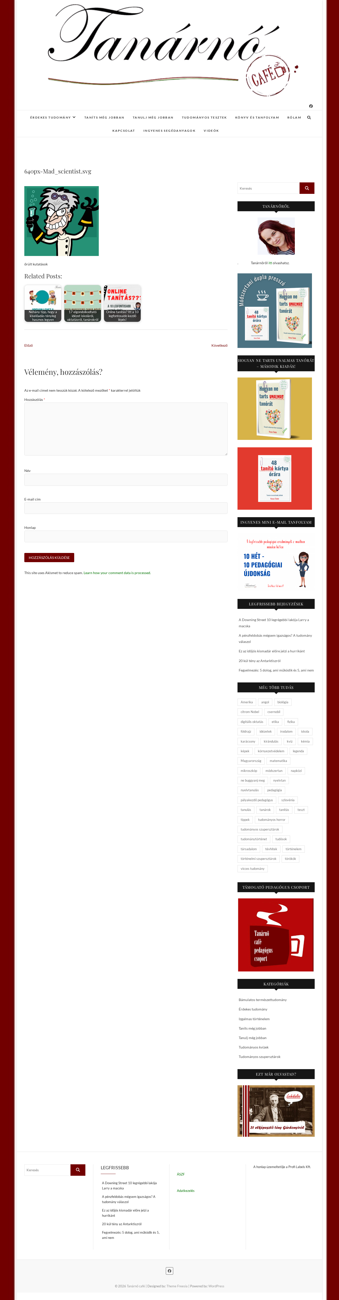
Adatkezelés (186, 1191)
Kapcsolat (123, 130)
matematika (278, 761)
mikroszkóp (249, 771)
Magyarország (251, 761)
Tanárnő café (136, 1286)
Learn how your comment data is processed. (117, 573)
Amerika (247, 702)
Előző (28, 345)
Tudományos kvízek (254, 1047)
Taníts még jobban (104, 117)
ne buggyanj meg (253, 780)
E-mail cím (32, 499)
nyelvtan (279, 780)
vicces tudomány (253, 869)
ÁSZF (181, 1174)
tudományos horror (271, 820)
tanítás (284, 810)
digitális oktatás (252, 722)
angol (265, 702)
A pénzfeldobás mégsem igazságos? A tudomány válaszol (128, 1199)
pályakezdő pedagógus (257, 800)
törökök (290, 859)
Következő (219, 345)
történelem (294, 849)
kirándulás (271, 741)
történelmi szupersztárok (258, 859)
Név (27, 470)
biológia (282, 702)
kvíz (290, 741)
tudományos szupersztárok (260, 829)
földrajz (246, 731)
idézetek (266, 731)
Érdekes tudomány (50, 117)
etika (275, 722)
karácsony (248, 741)
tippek (245, 820)
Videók (211, 130)
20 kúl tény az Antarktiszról (260, 661)
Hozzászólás (34, 399)
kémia (305, 741)
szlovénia (288, 800)
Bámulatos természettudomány (263, 1000)
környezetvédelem (271, 751)
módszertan (274, 771)
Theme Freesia (177, 1286)
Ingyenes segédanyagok (169, 130)
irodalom (286, 731)
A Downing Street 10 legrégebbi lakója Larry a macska (129, 1185)
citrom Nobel (250, 712)
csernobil (274, 712)
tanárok (265, 810)
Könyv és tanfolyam (257, 117)
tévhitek (271, 849)
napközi (296, 771)
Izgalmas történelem (254, 1019)
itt (270, 263)
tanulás (246, 810)
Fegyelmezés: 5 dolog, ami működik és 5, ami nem (276, 670)
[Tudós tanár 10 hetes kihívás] (276, 562)
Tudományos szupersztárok (259, 1056)
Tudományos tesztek (204, 117)
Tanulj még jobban (153, 117)
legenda (298, 751)
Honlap (30, 527)
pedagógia (274, 790)
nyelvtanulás (250, 790)
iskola (305, 731)
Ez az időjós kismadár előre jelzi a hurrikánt (272, 651)
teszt (301, 810)
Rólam (294, 117)
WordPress (216, 1286)
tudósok (281, 839)
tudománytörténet (254, 839)
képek (245, 751)
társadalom (249, 849)
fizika (291, 722)
